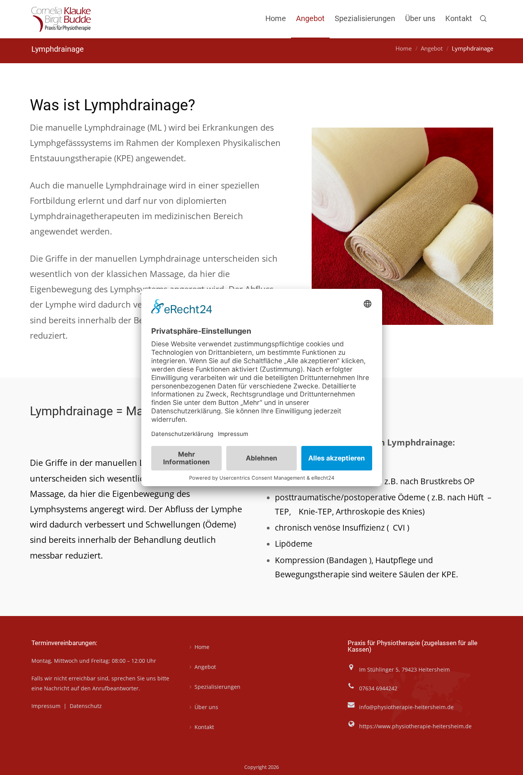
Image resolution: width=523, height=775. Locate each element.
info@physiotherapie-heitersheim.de (406, 707)
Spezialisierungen (217, 686)
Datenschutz (86, 705)
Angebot (432, 48)
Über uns (206, 707)
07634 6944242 (378, 688)
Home (404, 48)
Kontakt (204, 727)
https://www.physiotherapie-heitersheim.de (415, 726)
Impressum (46, 705)
